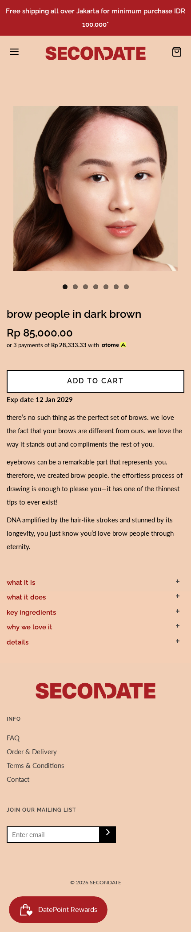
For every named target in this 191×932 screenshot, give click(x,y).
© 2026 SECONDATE (95, 882)
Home (14, 84)
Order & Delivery (32, 751)
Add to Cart (95, 381)
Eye (29, 84)
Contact (18, 779)
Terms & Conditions (35, 765)
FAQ (13, 738)
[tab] (95, 582)
